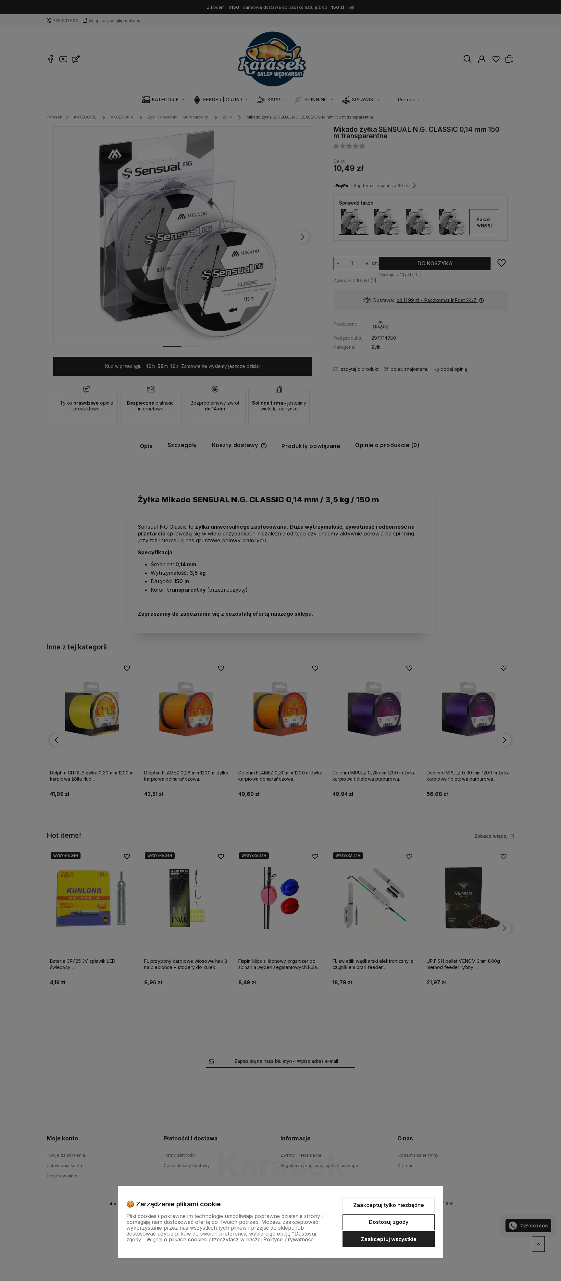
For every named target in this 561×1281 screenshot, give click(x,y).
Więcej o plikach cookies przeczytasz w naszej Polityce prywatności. (231, 1239)
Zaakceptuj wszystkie (389, 1239)
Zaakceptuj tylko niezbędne (388, 1205)
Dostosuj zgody (388, 1222)
